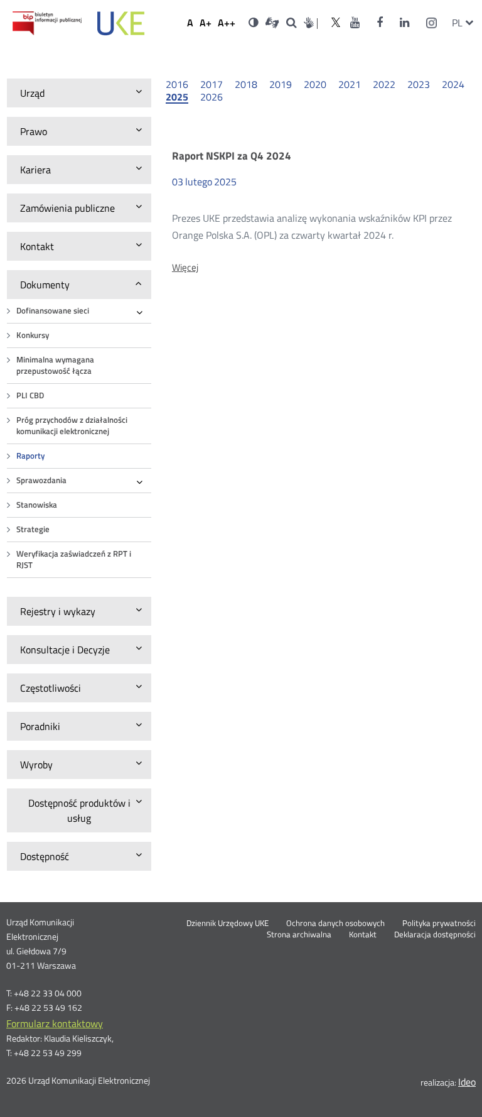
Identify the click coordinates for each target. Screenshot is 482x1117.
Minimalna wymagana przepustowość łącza (55, 365)
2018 (246, 84)
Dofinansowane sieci (52, 311)
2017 (211, 84)
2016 (177, 84)
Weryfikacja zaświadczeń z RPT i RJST (73, 559)
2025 (177, 97)
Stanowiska (36, 505)
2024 (453, 84)
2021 (349, 84)
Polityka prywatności (439, 923)
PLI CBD (30, 395)
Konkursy (32, 335)
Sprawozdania (41, 480)
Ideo (467, 1081)
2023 (418, 84)
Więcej (185, 267)
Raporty (30, 456)
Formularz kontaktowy (54, 1023)
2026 (211, 96)
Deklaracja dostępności (435, 934)
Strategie (33, 529)
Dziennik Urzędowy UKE (227, 923)
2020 (315, 84)
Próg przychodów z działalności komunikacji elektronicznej (71, 425)
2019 (280, 84)
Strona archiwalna (299, 934)
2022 (384, 84)
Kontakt (363, 934)
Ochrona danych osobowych (335, 923)
